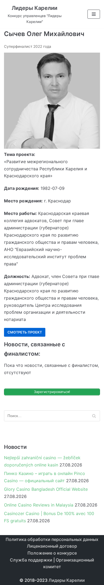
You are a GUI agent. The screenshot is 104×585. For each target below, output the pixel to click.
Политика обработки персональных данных (52, 539)
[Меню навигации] (93, 14)
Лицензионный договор (52, 546)
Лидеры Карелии (67, 580)
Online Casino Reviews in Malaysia (38, 505)
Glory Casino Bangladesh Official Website (46, 489)
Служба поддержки (31, 560)
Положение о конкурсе (52, 553)
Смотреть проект (24, 332)
